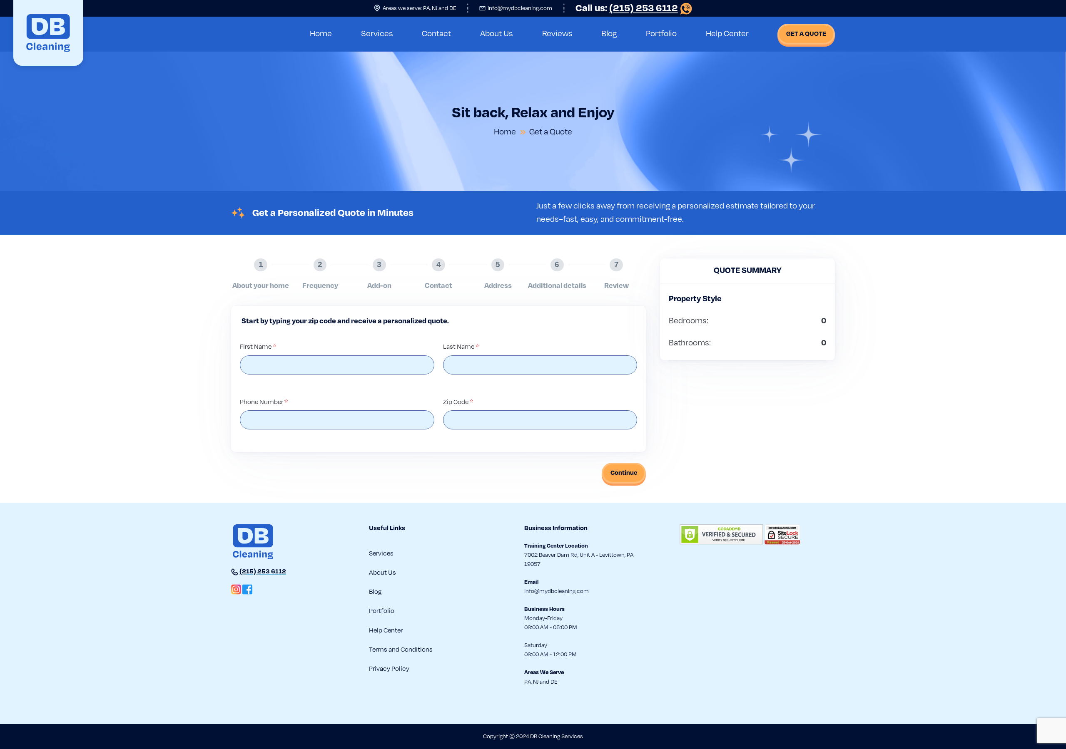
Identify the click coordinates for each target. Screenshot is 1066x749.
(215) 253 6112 (262, 571)
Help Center (727, 34)
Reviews (557, 34)
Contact (436, 34)
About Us (496, 34)
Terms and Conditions (401, 649)
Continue (624, 472)
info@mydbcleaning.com (520, 8)
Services (377, 34)
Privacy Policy (389, 668)
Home (321, 34)
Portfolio (661, 34)
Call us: (626, 8)
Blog (609, 34)
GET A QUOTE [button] (806, 33)
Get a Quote (550, 132)
